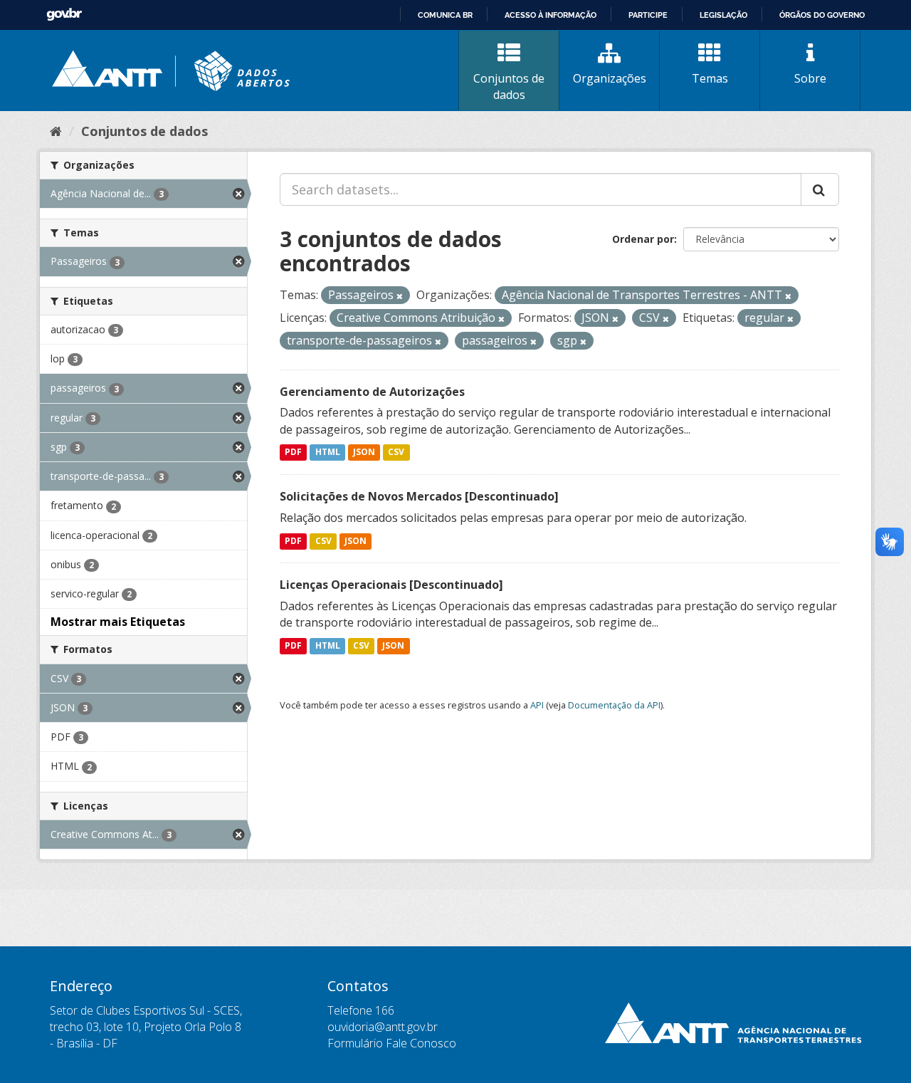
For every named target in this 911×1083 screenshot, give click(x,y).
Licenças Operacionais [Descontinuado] (391, 584)
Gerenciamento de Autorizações (372, 391)
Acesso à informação (550, 15)
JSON (364, 452)
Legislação (723, 15)
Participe (648, 15)
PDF (293, 452)
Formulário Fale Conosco (391, 1043)
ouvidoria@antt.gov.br (382, 1027)
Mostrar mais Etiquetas (118, 621)
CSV (396, 452)
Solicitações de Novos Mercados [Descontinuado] (419, 496)
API (537, 705)
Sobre (810, 78)
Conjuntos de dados (508, 86)
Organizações (609, 78)
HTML (327, 452)
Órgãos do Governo (822, 15)
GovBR (64, 14)
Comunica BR (445, 15)
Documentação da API (614, 705)
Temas (710, 78)
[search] (820, 189)
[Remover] (399, 296)
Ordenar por (643, 239)
